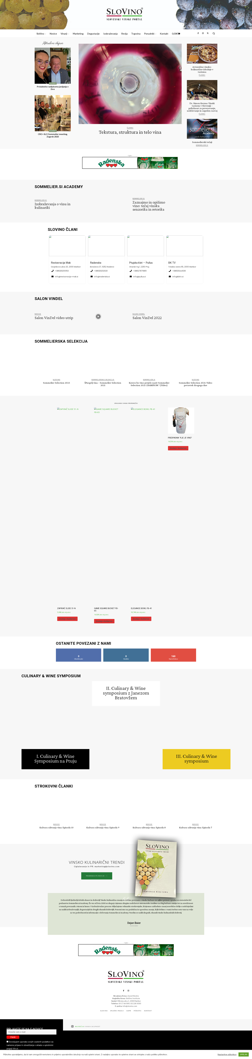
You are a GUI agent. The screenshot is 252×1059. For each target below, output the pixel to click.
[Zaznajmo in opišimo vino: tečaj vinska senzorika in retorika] (196, 204)
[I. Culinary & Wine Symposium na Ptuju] (55, 715)
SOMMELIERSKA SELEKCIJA (61, 341)
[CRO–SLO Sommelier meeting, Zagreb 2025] (53, 113)
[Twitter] (207, 33)
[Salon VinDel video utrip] (98, 316)
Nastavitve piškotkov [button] (227, 1054)
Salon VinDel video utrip (54, 317)
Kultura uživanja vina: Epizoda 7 (195, 827)
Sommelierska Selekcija (102, 379)
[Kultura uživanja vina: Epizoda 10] (56, 806)
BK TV (172, 262)
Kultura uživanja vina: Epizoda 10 (57, 827)
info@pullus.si (139, 276)
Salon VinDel (139, 314)
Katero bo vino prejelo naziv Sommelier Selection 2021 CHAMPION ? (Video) (149, 384)
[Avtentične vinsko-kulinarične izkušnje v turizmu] (202, 54)
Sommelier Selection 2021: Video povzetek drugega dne (195, 384)
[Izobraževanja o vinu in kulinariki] (98, 204)
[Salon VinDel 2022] (196, 316)
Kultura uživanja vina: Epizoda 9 (102, 827)
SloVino (56, 379)
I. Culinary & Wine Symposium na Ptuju (55, 758)
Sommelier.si (202, 145)
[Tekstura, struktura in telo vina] (130, 84)
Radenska (95, 262)
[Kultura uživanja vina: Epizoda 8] (149, 806)
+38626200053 (62, 271)
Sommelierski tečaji (202, 142)
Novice (38, 314)
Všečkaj (79, 649)
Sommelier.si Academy (59, 186)
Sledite (126, 649)
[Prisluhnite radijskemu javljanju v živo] (53, 66)
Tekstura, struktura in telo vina (130, 132)
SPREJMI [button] (243, 1054)
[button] (213, 33)
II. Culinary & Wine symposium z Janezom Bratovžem (126, 692)
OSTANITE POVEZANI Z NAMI (83, 643)
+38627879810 (140, 271)
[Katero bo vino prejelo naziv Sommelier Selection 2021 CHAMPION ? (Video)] (149, 361)
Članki (52, 83)
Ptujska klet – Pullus (141, 262)
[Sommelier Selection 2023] (56, 361)
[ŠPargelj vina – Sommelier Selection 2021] (103, 361)
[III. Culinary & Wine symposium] (196, 715)
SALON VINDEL (49, 298)
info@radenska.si (102, 276)
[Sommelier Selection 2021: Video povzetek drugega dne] (195, 361)
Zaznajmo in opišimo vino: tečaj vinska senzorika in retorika (149, 205)
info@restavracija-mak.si (66, 276)
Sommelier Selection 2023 (56, 382)
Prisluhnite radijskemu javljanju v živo (53, 87)
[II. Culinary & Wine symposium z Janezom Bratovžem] (126, 740)
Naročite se (173, 649)
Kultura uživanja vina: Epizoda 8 (149, 827)
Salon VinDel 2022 (147, 317)
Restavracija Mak (61, 262)
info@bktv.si (177, 276)
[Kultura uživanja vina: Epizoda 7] (195, 806)
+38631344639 (179, 271)
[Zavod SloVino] (125, 14)
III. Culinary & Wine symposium (196, 758)
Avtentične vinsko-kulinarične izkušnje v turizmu (202, 69)
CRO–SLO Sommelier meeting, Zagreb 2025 (53, 135)
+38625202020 (101, 271)
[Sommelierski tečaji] (202, 129)
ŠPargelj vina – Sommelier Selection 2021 (103, 384)
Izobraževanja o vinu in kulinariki (52, 206)
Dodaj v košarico (67, 618)
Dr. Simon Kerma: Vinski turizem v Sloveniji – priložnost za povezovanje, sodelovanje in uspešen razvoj (202, 107)
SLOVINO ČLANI (63, 229)
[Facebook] (198, 33)
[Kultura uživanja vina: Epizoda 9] (103, 806)
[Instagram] (202, 33)
